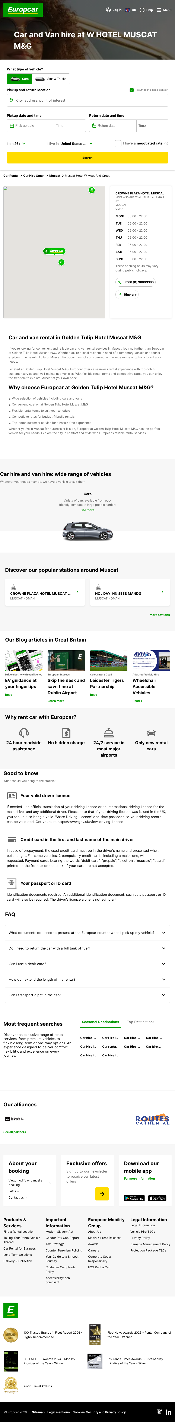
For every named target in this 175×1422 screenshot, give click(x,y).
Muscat (54, 175)
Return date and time (106, 115)
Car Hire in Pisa (110, 1038)
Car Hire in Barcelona (132, 1038)
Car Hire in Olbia (132, 1046)
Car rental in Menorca (110, 1046)
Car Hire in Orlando (110, 1055)
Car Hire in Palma (88, 1046)
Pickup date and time (24, 115)
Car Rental (11, 175)
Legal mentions (58, 1412)
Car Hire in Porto (88, 1055)
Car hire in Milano (88, 1038)
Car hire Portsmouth (154, 1046)
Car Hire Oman (34, 175)
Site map (38, 1412)
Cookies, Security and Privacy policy (99, 1412)
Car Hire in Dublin (154, 1038)
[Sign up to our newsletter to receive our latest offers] (102, 1193)
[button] (61, 262)
